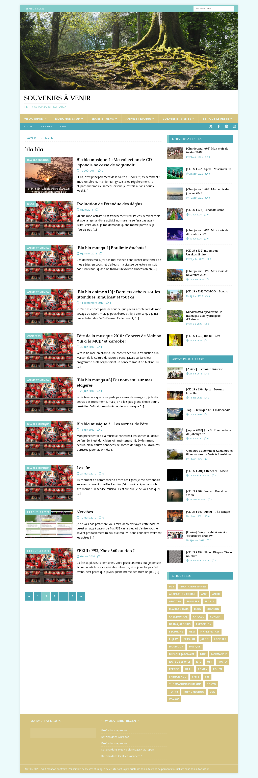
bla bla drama (178, 609)
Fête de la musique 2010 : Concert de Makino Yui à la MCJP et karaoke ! (119, 338)
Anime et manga (138, 118)
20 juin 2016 (195, 373)
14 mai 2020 (195, 397)
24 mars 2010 (88, 473)
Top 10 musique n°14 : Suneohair (208, 410)
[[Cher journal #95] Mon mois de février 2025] (175, 153)
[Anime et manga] (49, 263)
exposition (203, 624)
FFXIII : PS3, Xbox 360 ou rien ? (106, 550)
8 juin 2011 (86, 209)
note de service (179, 661)
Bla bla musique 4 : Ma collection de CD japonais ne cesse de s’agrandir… (114, 162)
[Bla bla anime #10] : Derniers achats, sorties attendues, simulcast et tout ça (118, 294)
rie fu (188, 669)
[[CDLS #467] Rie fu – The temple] (175, 516)
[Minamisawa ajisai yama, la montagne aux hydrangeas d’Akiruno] (175, 316)
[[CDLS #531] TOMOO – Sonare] (175, 296)
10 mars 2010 (88, 517)
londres (220, 639)
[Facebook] (218, 126)
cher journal (178, 616)
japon (205, 639)
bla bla (209, 601)
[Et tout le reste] (49, 523)
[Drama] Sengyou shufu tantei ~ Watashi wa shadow (206, 534)
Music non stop (67, 118)
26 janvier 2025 (197, 499)
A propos (46, 126)
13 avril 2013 (196, 458)
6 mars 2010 (87, 556)
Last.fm (84, 467)
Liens (63, 126)
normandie (219, 654)
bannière (192, 601)
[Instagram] (234, 126)
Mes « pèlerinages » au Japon (136, 749)
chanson (213, 609)
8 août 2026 (195, 214)
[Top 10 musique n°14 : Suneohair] (175, 414)
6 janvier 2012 (196, 540)
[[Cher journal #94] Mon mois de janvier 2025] (175, 194)
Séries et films (103, 118)
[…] (86, 190)
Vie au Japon (33, 118)
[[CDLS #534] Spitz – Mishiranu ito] (175, 173)
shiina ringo (177, 676)
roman (202, 669)
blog (197, 609)
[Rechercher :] (214, 8)
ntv (198, 661)
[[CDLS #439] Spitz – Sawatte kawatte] (175, 394)
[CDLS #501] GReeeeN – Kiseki (207, 471)
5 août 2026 (195, 238)
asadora (175, 601)
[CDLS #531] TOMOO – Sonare (207, 291)
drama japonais (179, 624)
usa (212, 692)
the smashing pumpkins (185, 684)
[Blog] (49, 219)
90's (171, 586)
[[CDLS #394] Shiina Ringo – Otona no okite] (175, 556)
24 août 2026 (196, 173)
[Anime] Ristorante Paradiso (204, 369)
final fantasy (210, 631)
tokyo (211, 684)
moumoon (176, 646)
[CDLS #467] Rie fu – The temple (208, 511)
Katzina (106, 737)
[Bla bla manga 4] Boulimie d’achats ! (111, 247)
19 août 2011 (88, 170)
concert (216, 616)
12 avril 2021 (196, 516)
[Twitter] (210, 126)
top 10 (173, 692)
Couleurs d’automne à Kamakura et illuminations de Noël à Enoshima (209, 452)
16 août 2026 (196, 197)
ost (209, 661)
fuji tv (173, 639)
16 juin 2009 (195, 414)
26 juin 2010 (87, 391)
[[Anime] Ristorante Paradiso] (175, 373)
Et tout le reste (216, 118)
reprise (174, 669)
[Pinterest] (226, 126)
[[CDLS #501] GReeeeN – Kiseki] (175, 475)
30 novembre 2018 (199, 560)
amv (204, 594)
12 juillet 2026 (196, 279)
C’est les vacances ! (130, 756)
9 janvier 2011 (88, 253)
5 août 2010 (195, 438)
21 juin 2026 (195, 340)
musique (195, 646)
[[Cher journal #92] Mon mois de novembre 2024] (175, 275)
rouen (217, 669)
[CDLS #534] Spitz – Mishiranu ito (208, 169)
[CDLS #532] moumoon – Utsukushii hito (203, 252)
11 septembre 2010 (91, 303)
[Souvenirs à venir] (129, 87)
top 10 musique (193, 692)
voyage (174, 699)
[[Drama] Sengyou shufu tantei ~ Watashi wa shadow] (175, 534)
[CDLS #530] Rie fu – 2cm (203, 336)
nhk (203, 654)
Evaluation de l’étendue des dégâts (109, 204)
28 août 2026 (196, 156)
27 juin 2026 (195, 323)
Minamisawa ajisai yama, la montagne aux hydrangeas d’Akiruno (204, 315)
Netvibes (85, 511)
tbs (207, 676)
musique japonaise (182, 654)
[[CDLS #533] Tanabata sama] (175, 214)
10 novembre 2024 (199, 475)
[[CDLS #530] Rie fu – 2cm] (175, 340)
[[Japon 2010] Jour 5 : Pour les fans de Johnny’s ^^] (175, 434)
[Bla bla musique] (49, 175)
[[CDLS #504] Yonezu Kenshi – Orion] (175, 495)
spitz (195, 676)
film (192, 631)
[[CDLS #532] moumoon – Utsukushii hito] (175, 255)
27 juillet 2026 (196, 258)
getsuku (189, 639)
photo (222, 661)
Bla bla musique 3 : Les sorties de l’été (112, 424)
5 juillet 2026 (196, 296)
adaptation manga (193, 586)
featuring (176, 631)
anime (216, 594)
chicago (198, 616)
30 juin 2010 (87, 347)
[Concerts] (49, 351)
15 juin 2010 (87, 429)
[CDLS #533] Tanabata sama (205, 210)
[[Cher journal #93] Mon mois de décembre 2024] (175, 234)
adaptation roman (182, 594)
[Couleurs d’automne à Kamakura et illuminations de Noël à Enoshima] (175, 454)
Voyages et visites (177, 118)
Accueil (28, 126)
